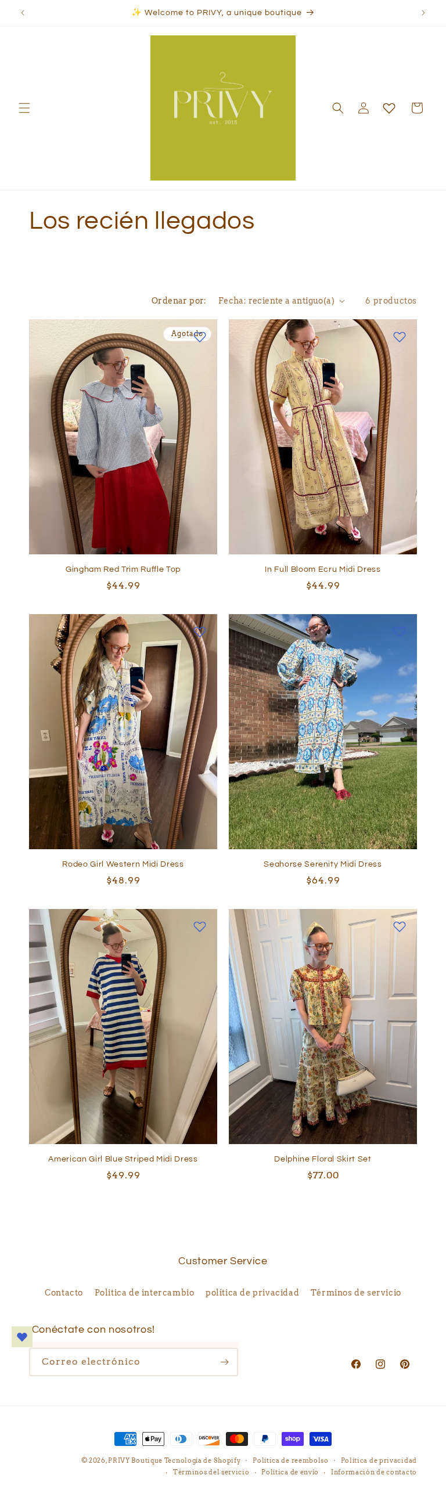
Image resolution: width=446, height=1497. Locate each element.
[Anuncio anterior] (22, 13)
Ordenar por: (179, 300)
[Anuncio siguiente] (423, 13)
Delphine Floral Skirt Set (323, 1159)
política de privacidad (252, 1292)
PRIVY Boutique (136, 1460)
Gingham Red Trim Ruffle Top (123, 569)
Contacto (64, 1292)
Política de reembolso (291, 1460)
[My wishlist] (389, 108)
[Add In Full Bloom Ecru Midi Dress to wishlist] (399, 336)
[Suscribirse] (224, 1362)
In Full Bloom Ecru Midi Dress (322, 569)
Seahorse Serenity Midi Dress (323, 864)
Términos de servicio (356, 1292)
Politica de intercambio (145, 1292)
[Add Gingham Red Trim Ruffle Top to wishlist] (199, 336)
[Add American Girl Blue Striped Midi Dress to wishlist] (199, 926)
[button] (24, 108)
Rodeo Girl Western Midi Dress (123, 864)
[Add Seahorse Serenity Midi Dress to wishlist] (399, 631)
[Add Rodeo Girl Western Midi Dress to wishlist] (199, 631)
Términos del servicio (211, 1472)
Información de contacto (374, 1472)
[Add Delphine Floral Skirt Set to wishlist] (399, 926)
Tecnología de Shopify (202, 1460)
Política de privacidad (379, 1460)
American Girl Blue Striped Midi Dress (122, 1159)
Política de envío (290, 1472)
